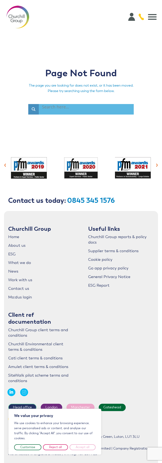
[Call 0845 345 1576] (141, 16)
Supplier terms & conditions (113, 251)
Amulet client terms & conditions (38, 366)
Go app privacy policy (108, 268)
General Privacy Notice (109, 276)
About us (17, 245)
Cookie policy (100, 259)
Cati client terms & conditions (35, 358)
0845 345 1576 (91, 200)
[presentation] (5, 164)
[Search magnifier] (33, 109)
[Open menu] (152, 16)
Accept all (82, 447)
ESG (12, 254)
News (13, 271)
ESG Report (98, 285)
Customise (27, 447)
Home (13, 237)
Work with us (20, 280)
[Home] (17, 16)
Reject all (55, 447)
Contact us (18, 288)
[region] (54, 432)
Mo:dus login (20, 297)
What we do (19, 262)
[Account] (131, 17)
